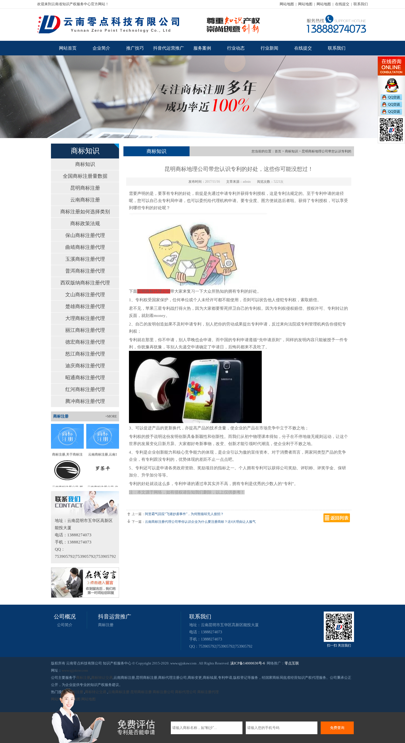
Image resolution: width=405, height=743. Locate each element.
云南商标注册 (85, 200)
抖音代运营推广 (168, 48)
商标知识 (85, 164)
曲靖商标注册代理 (85, 247)
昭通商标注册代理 (85, 377)
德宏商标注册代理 (85, 342)
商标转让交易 (102, 677)
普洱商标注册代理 (85, 271)
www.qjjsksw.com (75, 670)
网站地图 (287, 4)
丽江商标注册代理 (85, 330)
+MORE (111, 416)
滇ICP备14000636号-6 (247, 663)
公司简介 (64, 625)
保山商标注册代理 (85, 235)
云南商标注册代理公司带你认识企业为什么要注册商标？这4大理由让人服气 (200, 522)
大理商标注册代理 (85, 318)
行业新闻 (269, 48)
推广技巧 (135, 48)
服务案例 (202, 48)
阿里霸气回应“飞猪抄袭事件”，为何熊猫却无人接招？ (184, 514)
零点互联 (292, 663)
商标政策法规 (85, 223)
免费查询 (337, 728)
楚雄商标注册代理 (85, 306)
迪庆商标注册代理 (85, 365)
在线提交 (342, 4)
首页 (278, 151)
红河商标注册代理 (85, 389)
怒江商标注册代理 (85, 354)
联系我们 (360, 4)
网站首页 (68, 48)
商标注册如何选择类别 (85, 211)
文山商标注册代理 (85, 294)
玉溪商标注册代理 (85, 259)
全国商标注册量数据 (85, 176)
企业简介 (101, 48)
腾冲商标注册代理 (85, 401)
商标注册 (106, 625)
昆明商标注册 (85, 188)
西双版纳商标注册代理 (85, 283)
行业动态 (236, 48)
